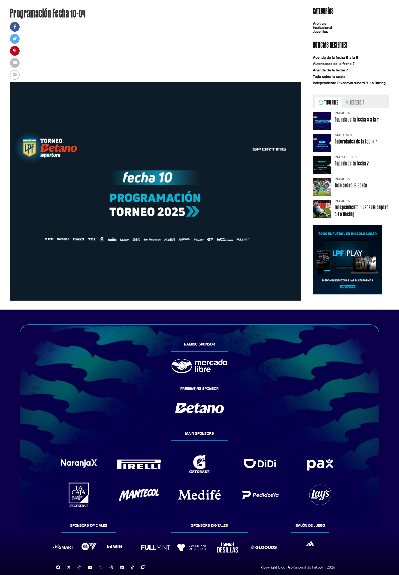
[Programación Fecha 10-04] (155, 299)
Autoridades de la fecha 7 (334, 64)
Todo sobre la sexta (329, 77)
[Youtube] (90, 567)
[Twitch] (143, 567)
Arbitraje (319, 23)
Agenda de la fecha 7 (330, 70)
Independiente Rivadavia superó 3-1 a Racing (349, 83)
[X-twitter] (69, 567)
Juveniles (320, 32)
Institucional (322, 28)
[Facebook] (58, 567)
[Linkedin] (122, 567)
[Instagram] (79, 567)
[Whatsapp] (101, 567)
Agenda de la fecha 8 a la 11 (335, 57)
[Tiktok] (132, 567)
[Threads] (111, 567)
